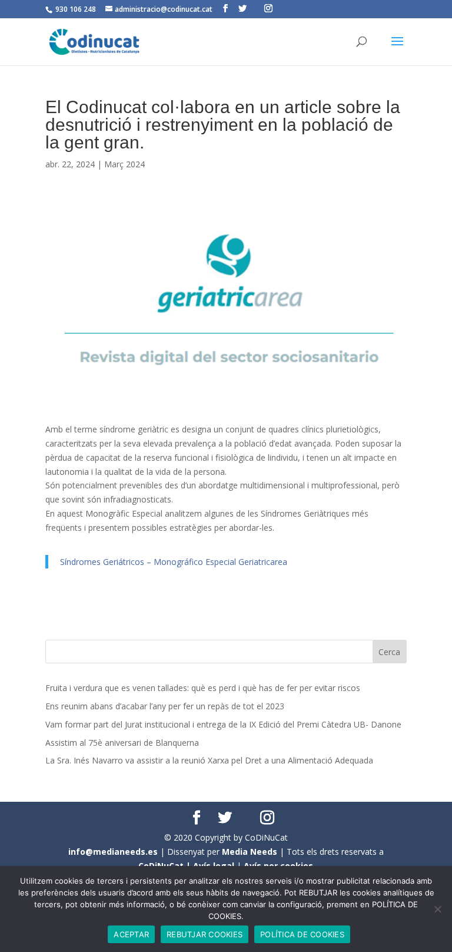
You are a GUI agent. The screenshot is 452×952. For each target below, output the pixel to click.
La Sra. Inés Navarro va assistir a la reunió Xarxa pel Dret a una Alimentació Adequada (209, 760)
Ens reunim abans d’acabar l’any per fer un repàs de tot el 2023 (164, 706)
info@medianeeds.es (113, 851)
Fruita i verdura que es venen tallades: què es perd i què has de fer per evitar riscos (202, 687)
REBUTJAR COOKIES (204, 934)
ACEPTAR (131, 934)
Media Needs (249, 851)
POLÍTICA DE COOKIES (302, 934)
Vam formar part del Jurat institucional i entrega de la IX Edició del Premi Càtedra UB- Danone (223, 724)
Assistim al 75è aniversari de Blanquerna (122, 742)
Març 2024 (124, 164)
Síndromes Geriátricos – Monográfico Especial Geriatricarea (173, 561)
